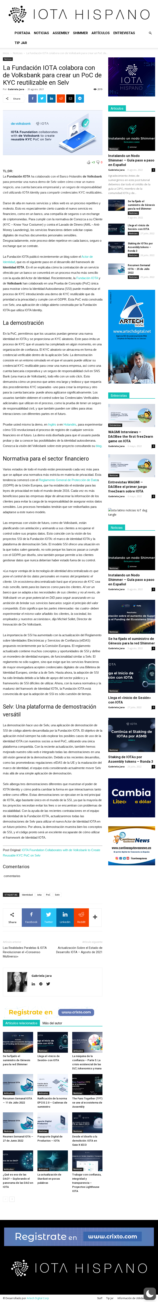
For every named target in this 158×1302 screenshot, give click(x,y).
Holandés (70, 424)
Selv (57, 894)
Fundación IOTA (87, 278)
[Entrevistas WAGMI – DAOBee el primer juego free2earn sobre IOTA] (131, 465)
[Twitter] (49, 984)
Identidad (27, 894)
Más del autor (52, 1023)
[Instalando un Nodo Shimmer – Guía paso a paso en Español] (131, 134)
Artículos (101, 33)
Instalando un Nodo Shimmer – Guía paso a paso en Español (131, 160)
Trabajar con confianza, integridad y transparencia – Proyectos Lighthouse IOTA (86, 1183)
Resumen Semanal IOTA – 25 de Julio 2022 (139, 269)
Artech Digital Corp (38, 1298)
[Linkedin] (34, 984)
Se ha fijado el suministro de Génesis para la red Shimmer (16, 1060)
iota (39, 894)
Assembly (61, 33)
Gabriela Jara (16, 89)
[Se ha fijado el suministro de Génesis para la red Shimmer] (18, 1042)
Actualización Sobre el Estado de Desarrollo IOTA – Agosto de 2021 (79, 950)
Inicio (6, 53)
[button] (150, 33)
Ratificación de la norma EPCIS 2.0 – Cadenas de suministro (52, 1102)
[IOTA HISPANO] (79, 14)
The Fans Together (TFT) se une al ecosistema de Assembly (87, 1102)
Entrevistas (124, 33)
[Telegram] (42, 984)
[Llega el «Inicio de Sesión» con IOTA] (52, 1042)
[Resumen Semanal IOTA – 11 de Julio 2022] (18, 1084)
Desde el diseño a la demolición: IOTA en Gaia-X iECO (84, 1140)
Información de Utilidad (131, 1298)
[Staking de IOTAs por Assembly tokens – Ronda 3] (116, 247)
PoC (48, 894)
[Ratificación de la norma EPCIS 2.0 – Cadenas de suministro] (52, 1084)
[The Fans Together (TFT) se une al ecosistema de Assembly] (87, 1084)
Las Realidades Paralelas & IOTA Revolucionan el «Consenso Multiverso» (25, 952)
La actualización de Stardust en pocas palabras (49, 1178)
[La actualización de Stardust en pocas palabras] (52, 1160)
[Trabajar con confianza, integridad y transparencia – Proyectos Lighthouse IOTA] (87, 1160)
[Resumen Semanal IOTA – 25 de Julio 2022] (116, 269)
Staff (99, 1298)
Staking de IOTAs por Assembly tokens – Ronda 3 (140, 247)
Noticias (41, 33)
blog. (99, 446)
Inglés (51, 424)
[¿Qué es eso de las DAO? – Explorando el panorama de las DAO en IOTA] (18, 1160)
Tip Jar (21, 43)
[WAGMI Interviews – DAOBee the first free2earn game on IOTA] (131, 415)
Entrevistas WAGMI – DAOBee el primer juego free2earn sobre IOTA (127, 486)
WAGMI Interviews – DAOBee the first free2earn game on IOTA (130, 436)
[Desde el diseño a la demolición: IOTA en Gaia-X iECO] (87, 1122)
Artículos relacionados (21, 1023)
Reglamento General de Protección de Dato (68, 480)
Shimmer (80, 33)
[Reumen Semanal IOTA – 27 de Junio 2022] (18, 1122)
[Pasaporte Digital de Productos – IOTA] (52, 1122)
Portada (22, 33)
